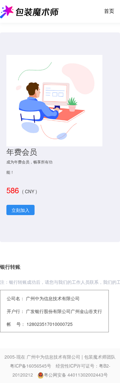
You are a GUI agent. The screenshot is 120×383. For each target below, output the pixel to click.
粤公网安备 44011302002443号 (76, 374)
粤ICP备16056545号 (30, 365)
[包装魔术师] (29, 11)
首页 (109, 11)
